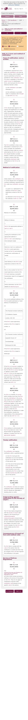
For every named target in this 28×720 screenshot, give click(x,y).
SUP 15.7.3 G (15, 415)
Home (3, 20)
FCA (9, 115)
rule (15, 551)
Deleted (21, 46)
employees (13, 159)
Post (6, 226)
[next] (20, 33)
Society (6, 525)
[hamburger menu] (2, 9)
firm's (19, 83)
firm (21, 70)
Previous (10, 591)
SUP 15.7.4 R (7, 373)
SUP (20, 20)
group (14, 366)
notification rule (14, 72)
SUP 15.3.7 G (13, 95)
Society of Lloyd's (13, 512)
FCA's (20, 284)
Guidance (13, 46)
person (21, 150)
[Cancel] (26, 36)
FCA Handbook (12, 20)
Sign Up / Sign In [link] (18, 8)
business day (9, 467)
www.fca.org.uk (14, 286)
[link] (8, 8)
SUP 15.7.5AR (17, 198)
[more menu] (26, 8)
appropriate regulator (9, 435)
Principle (21, 93)
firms (5, 401)
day (9, 465)
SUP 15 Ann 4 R (9, 81)
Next (17, 591)
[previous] (7, 33)
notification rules (8, 583)
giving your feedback (13, 5)
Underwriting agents (9, 518)
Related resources (9, 49)
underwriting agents (9, 516)
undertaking (12, 398)
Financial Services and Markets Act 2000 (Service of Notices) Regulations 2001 (13, 573)
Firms (5, 428)
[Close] (25, 1)
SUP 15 (4, 22)
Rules (5, 46)
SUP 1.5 (13, 382)
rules (5, 547)
